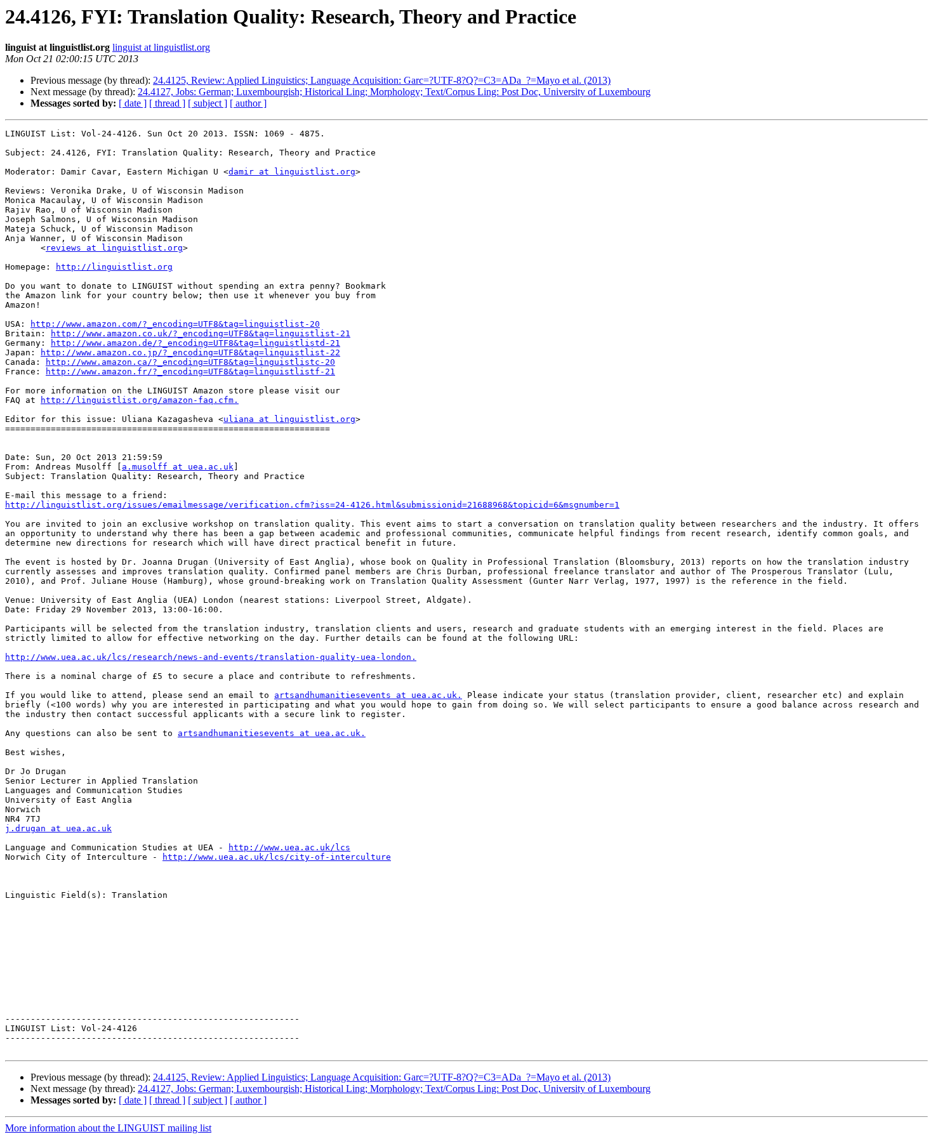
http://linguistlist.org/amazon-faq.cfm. (140, 400)
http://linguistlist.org (114, 267)
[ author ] (248, 103)
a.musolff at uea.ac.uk (178, 466)
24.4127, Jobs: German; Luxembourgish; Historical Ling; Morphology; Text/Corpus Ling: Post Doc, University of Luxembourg (394, 91)
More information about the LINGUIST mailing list (108, 1128)
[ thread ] (167, 103)
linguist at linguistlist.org (161, 47)
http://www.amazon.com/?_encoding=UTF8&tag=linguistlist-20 (175, 324)
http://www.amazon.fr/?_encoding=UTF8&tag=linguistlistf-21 (190, 371)
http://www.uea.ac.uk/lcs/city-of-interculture (276, 857)
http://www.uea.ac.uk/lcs (289, 847)
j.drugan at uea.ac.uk (58, 828)
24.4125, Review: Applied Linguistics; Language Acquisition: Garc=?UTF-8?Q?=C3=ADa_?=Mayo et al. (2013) (382, 80)
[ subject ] (207, 103)
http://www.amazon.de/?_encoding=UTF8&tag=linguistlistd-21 (195, 343)
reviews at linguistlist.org (114, 248)
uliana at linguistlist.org (289, 419)
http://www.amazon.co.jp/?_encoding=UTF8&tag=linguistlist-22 (190, 352)
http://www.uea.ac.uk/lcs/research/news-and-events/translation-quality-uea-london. (210, 657)
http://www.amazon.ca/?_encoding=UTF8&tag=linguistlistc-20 (190, 362)
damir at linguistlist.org (291, 171)
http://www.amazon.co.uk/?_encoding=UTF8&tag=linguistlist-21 (200, 333)
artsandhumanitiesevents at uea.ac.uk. (368, 695)
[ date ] (133, 103)
